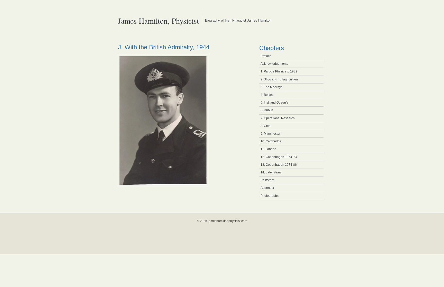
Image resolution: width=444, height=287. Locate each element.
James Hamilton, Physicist (158, 20)
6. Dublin (267, 110)
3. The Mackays (271, 87)
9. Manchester (270, 133)
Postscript (267, 180)
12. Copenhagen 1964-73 (279, 157)
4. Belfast (267, 95)
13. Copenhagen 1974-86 (279, 164)
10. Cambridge (271, 141)
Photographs (270, 196)
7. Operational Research (278, 118)
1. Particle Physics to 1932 (279, 71)
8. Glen (266, 126)
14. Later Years (271, 172)
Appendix (267, 188)
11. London (268, 149)
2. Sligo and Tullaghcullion (279, 79)
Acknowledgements (274, 64)
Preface (266, 56)
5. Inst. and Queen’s (274, 102)
